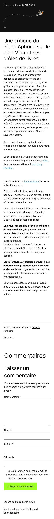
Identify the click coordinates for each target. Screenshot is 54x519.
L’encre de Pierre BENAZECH (19, 5)
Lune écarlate (32, 181)
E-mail (8, 443)
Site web (9, 457)
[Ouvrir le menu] (5, 26)
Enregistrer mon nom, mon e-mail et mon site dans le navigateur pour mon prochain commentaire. (28, 474)
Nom (7, 430)
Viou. (46, 160)
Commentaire (12, 396)
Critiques (36, 327)
